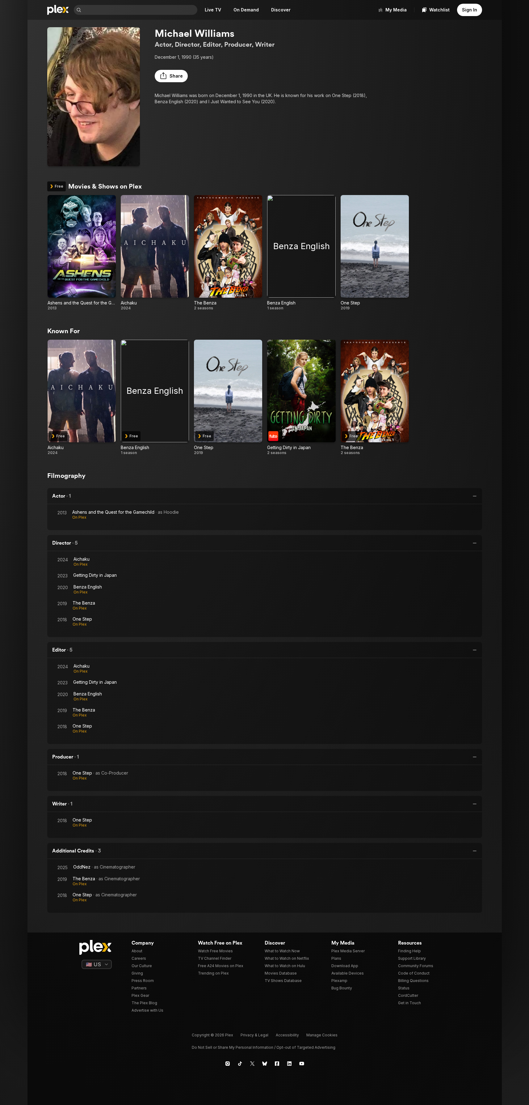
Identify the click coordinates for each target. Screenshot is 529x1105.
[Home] (58, 10)
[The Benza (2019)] (228, 253)
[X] (252, 1063)
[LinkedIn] (289, 1063)
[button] (171, 76)
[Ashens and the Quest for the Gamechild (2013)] (82, 253)
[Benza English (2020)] (301, 253)
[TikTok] (240, 1063)
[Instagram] (227, 1063)
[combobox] (139, 10)
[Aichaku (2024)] (155, 253)
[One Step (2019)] (375, 253)
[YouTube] (302, 1063)
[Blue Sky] (264, 1063)
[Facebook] (277, 1063)
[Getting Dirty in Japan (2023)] (301, 397)
